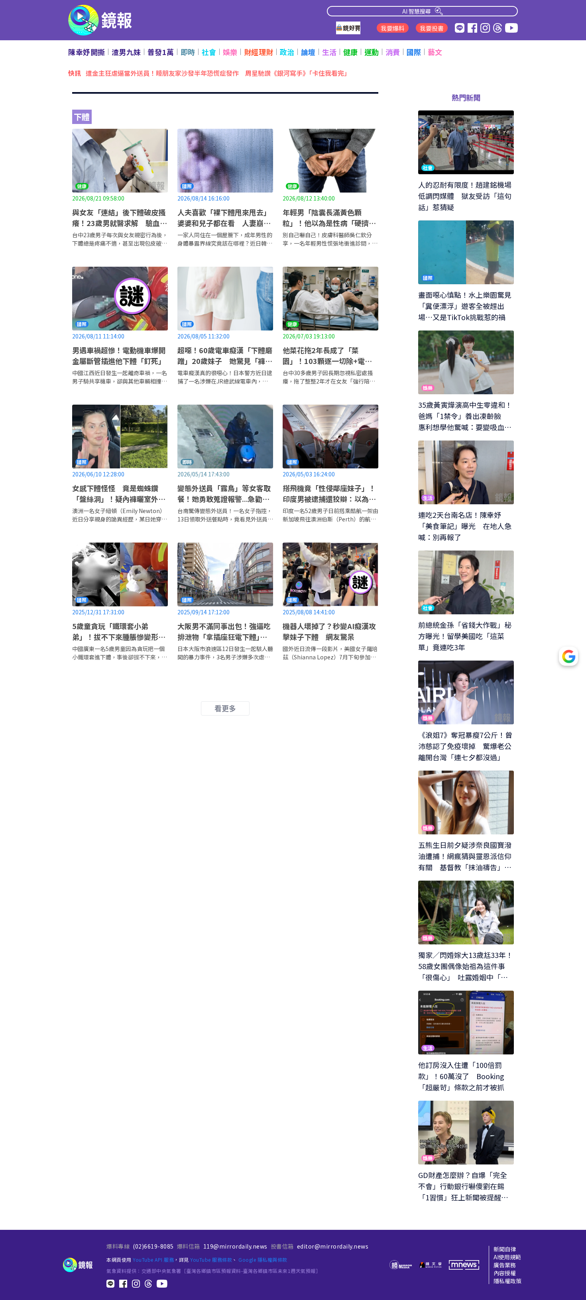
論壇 (308, 52)
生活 (329, 52)
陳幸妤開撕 (86, 52)
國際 (414, 52)
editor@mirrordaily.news (333, 1246)
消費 (392, 52)
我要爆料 (393, 28)
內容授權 (505, 1273)
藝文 (435, 52)
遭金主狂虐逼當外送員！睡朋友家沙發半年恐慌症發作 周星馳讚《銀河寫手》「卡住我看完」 (220, 72)
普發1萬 (160, 52)
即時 (188, 52)
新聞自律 (505, 1249)
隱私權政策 (507, 1281)
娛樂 (230, 52)
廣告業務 (505, 1265)
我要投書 (432, 28)
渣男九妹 (126, 52)
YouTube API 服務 (153, 1259)
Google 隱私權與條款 (262, 1259)
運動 (371, 52)
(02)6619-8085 (153, 1246)
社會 (209, 52)
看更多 (225, 708)
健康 (350, 52)
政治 (287, 52)
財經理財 (258, 52)
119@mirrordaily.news (235, 1246)
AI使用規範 (507, 1257)
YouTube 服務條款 (211, 1259)
